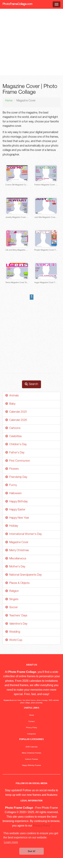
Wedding (14, 632)
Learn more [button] (11, 842)
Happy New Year (18, 518)
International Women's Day (25, 534)
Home (8, 100)
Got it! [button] (31, 851)
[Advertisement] (31, 42)
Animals (13, 395)
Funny (12, 485)
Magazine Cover (18, 542)
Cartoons (14, 428)
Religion (13, 591)
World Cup (15, 640)
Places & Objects (19, 583)
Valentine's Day (17, 624)
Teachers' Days (17, 615)
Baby (11, 404)
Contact (31, 721)
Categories (31, 734)
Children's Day (17, 444)
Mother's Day (16, 566)
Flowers (13, 469)
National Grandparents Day (25, 575)
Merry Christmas (18, 550)
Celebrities (15, 436)
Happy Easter (16, 509)
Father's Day (16, 452)
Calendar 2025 (17, 412)
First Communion (19, 461)
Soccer (13, 607)
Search (33, 384)
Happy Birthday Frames (31, 765)
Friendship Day (17, 477)
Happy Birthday (18, 501)
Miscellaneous (17, 558)
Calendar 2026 (17, 420)
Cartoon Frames (31, 759)
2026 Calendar (32, 747)
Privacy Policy (31, 727)
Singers (13, 599)
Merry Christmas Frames (31, 753)
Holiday (13, 526)
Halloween (15, 493)
